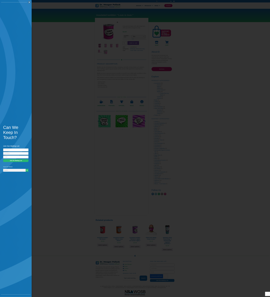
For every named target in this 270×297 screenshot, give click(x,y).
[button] (29, 2)
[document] (135, 148)
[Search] (27, 170)
